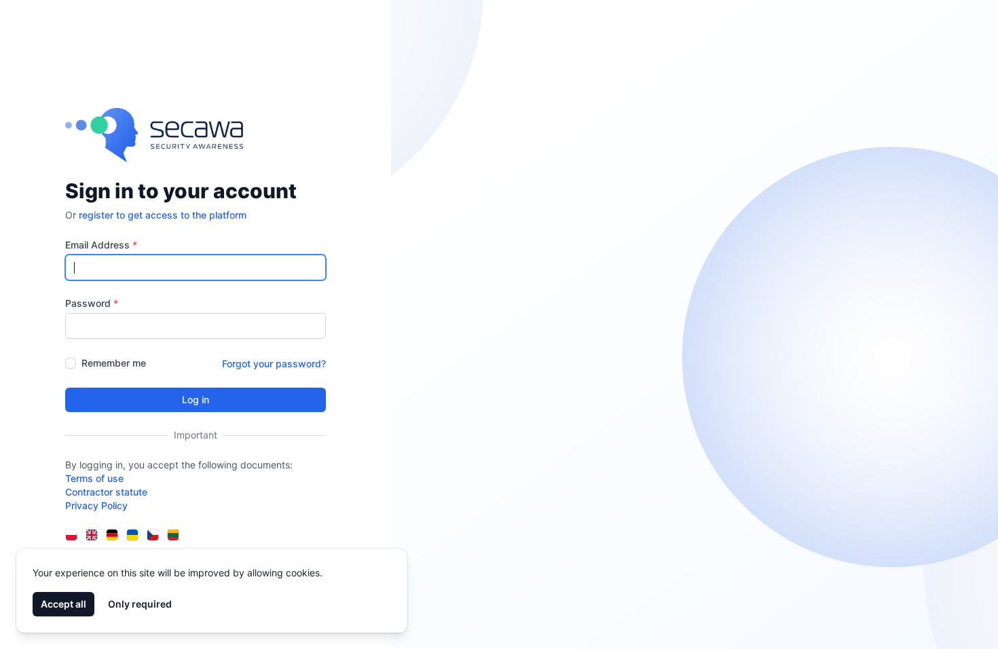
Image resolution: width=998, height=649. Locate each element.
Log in (195, 399)
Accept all (63, 604)
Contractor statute (106, 492)
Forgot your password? (274, 363)
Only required (140, 604)
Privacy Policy (96, 505)
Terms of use (94, 478)
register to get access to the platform (162, 215)
